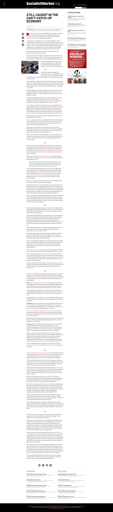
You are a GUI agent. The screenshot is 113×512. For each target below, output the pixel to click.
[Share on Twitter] (23, 35)
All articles (44, 7)
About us (53, 7)
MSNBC (55, 102)
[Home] (48, 3)
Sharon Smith (30, 12)
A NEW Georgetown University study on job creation (38, 353)
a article (44, 156)
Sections (35, 7)
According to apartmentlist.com (38, 282)
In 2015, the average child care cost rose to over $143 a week (40, 310)
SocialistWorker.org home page (56, 508)
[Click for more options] (23, 45)
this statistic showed (35, 249)
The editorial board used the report (39, 105)
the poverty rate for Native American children (51, 150)
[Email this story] (23, 42)
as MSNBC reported (31, 45)
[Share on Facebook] (23, 38)
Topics (27, 7)
